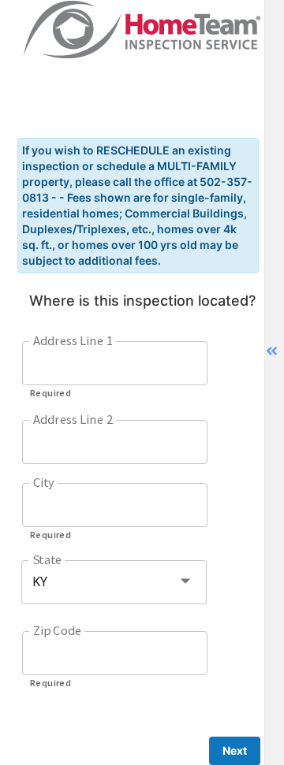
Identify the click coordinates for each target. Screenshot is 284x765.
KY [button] (39, 581)
